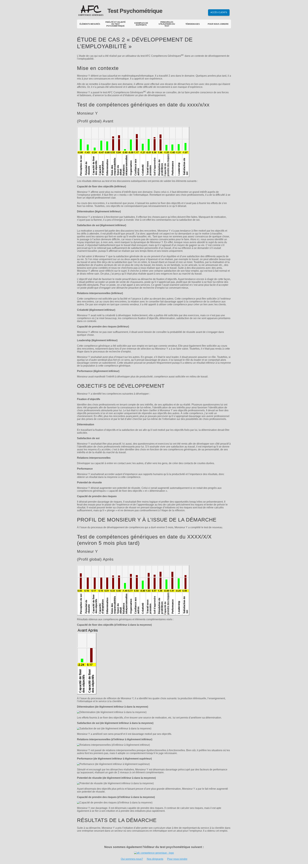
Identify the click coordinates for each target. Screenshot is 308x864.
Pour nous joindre (177, 859)
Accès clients (218, 12)
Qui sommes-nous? (132, 859)
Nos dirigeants (155, 859)
